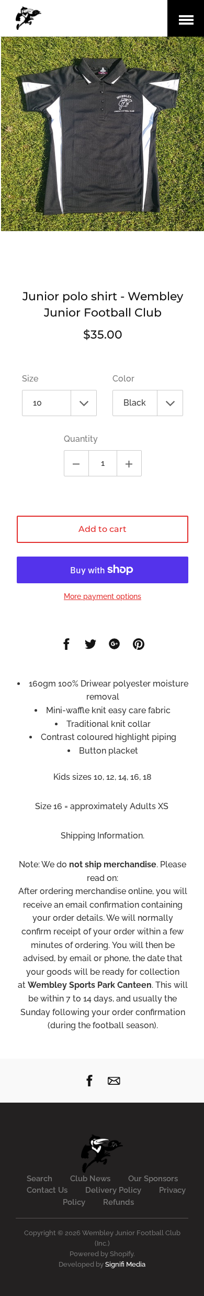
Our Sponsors (153, 1178)
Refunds (118, 1202)
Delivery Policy (113, 1190)
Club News (90, 1178)
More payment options (102, 596)
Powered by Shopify (101, 1254)
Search (39, 1178)
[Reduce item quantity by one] (76, 463)
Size (30, 379)
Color (123, 379)
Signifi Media (125, 1264)
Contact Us (47, 1190)
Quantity (81, 439)
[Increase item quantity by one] (129, 463)
